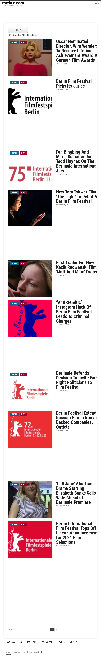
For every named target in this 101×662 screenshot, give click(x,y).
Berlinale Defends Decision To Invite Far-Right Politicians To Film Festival (76, 380)
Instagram (47, 642)
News (23, 42)
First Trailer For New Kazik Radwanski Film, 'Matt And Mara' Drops (77, 267)
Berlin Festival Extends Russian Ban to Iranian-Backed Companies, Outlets (78, 420)
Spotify (73, 642)
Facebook (31, 642)
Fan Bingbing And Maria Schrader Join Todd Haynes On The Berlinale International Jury (77, 161)
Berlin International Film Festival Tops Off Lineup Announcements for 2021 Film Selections (78, 533)
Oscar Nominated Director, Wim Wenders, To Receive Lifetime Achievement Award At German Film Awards (77, 51)
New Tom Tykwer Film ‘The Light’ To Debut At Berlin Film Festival (77, 196)
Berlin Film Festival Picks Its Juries (74, 84)
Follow (18, 29)
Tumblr (61, 642)
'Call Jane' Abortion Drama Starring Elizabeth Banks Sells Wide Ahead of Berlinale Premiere (76, 493)
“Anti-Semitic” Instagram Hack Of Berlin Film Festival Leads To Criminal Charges (74, 312)
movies (14, 42)
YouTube (11, 642)
